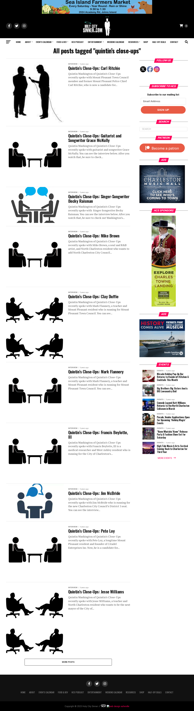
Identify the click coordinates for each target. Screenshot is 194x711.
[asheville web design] (117, 706)
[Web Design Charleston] (103, 706)
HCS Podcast (78, 41)
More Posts (68, 662)
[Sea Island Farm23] (97, 13)
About (28, 41)
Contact (174, 41)
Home (18, 41)
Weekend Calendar (115, 41)
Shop (145, 41)
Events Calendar (44, 41)
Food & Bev (62, 41)
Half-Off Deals (159, 41)
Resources (133, 41)
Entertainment (95, 41)
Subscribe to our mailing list (163, 94)
